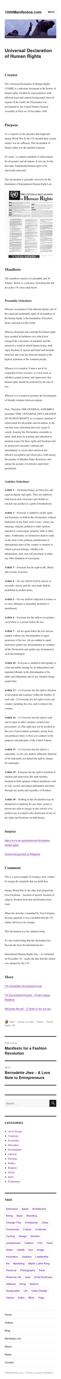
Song (23, 1284)
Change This (13, 1222)
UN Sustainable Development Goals (23, 986)
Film (40, 1243)
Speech (33, 1284)
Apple (25, 1209)
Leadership (41, 1256)
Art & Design (15, 1131)
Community (12, 1229)
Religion (12, 1167)
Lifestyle (12, 1154)
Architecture (39, 1209)
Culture (27, 1229)
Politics (39, 1021)
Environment (14, 1149)
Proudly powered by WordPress (40, 1372)
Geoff (11, 1021)
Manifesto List (13, 1338)
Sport (11, 1176)
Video (21, 1297)
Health (21, 1250)
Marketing (19, 1263)
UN (13, 1025)
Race (42, 1270)
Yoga (41, 1297)
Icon (30, 1250)
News (8, 1354)
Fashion (29, 1243)
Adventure (12, 1209)
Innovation (12, 1256)
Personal (12, 1158)
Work (31, 1297)
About (8, 1346)
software (11, 1284)
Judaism (27, 1256)
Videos (9, 1322)
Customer (40, 1229)
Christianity (31, 1222)
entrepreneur (13, 1243)
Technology (14, 1181)
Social (11, 1172)
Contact (9, 1362)
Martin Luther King (38, 1263)
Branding (31, 1215)
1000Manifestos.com (23, 12)
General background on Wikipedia (22, 854)
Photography (27, 1270)
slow (27, 1277)
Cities (44, 1222)
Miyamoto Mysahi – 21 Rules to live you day (28, 1008)
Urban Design (39, 1291)
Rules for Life (13, 1277)
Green (9, 1250)
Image (40, 1250)
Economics (13, 1140)
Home (8, 1314)
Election (35, 1236)
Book (20, 1215)
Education (13, 1145)
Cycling (10, 1236)
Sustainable (13, 1291)
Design (23, 1236)
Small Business (43, 1277)
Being (9, 1215)
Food (49, 1243)
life (7, 1263)
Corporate (13, 1136)
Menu (51, 11)
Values (10, 1297)
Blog (7, 1330)
